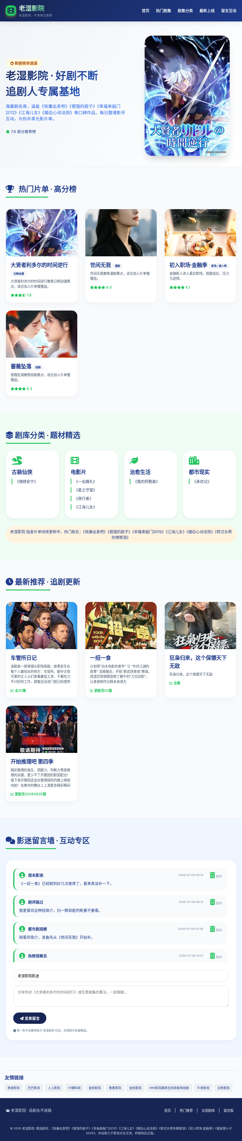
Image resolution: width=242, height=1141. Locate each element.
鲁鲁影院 (115, 1088)
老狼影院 (13, 1088)
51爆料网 (74, 1088)
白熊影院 (223, 1088)
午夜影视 (203, 1088)
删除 (218, 876)
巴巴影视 (34, 1088)
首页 (145, 10)
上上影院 (54, 1088)
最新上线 (207, 10)
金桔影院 (95, 1088)
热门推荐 (186, 1110)
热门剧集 (163, 10)
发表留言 (32, 1019)
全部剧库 (208, 1110)
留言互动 (228, 10)
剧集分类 (185, 10)
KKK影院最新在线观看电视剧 (169, 1088)
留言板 (228, 1110)
